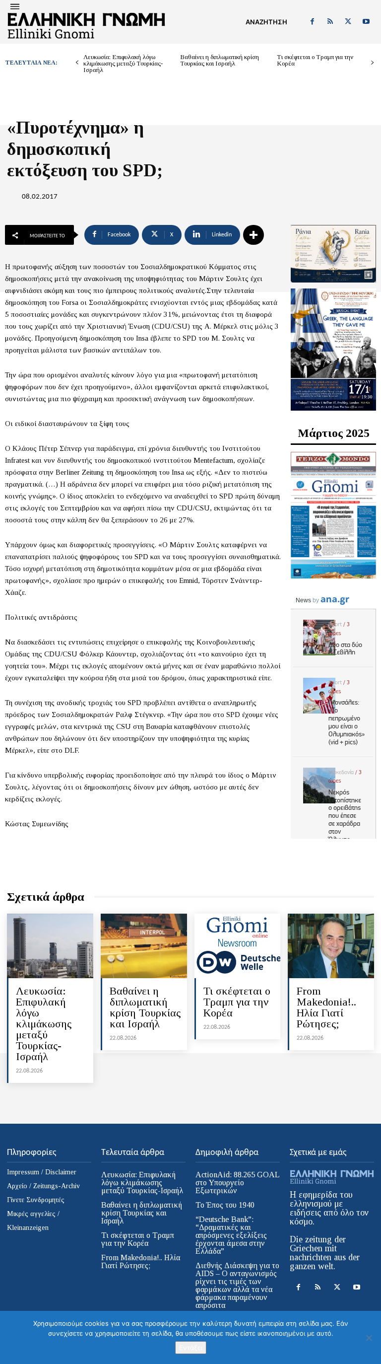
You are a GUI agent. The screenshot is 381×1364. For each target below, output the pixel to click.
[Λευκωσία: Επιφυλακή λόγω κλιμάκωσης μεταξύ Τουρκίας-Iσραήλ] (50, 946)
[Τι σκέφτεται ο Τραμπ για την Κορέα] (237, 946)
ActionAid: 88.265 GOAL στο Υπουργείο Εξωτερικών (237, 1182)
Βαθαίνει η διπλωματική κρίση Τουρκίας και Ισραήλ (219, 60)
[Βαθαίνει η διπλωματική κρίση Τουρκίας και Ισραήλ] (144, 946)
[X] (348, 22)
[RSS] (330, 22)
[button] (266, 22)
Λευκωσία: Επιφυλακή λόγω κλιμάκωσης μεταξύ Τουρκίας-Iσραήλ (123, 63)
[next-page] (372, 63)
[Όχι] (369, 1338)
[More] (253, 235)
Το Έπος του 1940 (224, 1205)
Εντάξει (190, 1348)
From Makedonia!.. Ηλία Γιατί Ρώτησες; (326, 1007)
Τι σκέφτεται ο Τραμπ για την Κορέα (315, 60)
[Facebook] (312, 22)
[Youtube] (366, 22)
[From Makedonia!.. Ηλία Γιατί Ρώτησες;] (331, 946)
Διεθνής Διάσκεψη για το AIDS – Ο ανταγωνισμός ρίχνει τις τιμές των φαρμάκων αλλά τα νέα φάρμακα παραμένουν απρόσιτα (237, 1285)
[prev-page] (77, 63)
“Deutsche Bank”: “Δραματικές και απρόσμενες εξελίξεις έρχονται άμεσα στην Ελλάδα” (231, 1235)
